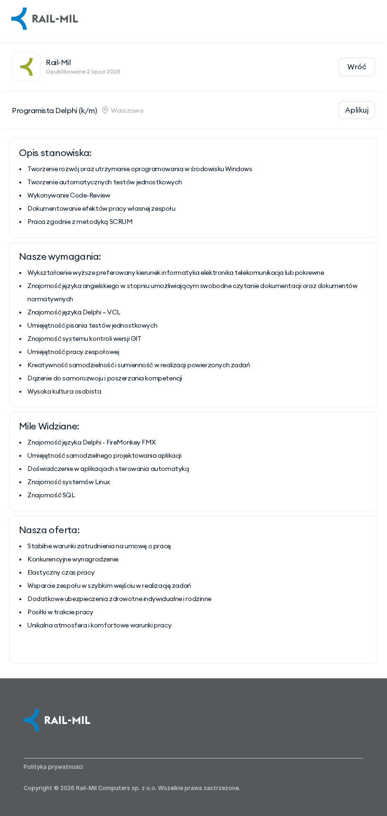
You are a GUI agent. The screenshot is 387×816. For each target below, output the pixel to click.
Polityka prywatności (53, 766)
